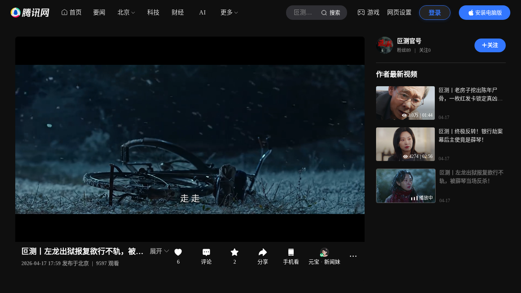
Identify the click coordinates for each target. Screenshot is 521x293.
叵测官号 (409, 41)
